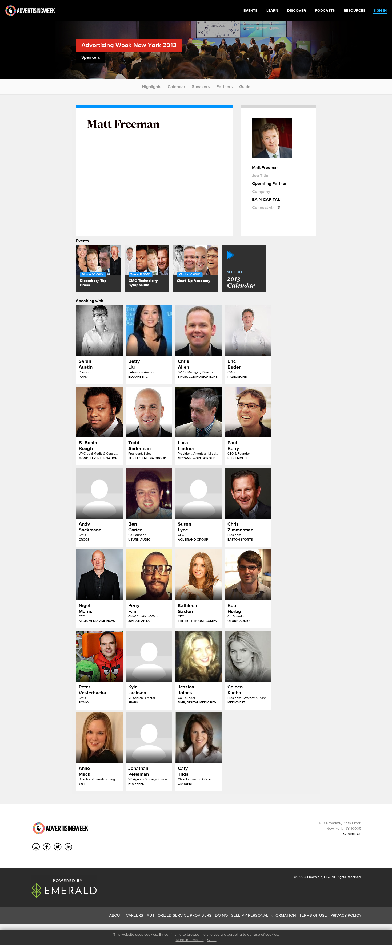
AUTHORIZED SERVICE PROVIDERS (179, 915)
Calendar (176, 86)
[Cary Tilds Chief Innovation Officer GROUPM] (198, 737)
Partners (224, 86)
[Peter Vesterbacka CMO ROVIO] (99, 656)
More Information (190, 940)
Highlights (151, 86)
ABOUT (115, 915)
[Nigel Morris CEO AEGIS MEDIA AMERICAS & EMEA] (99, 574)
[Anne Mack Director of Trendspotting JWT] (99, 737)
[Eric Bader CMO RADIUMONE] (248, 330)
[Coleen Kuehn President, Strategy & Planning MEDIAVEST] (248, 656)
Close (212, 940)
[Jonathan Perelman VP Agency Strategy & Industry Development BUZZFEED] (149, 737)
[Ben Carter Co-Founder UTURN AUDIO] (149, 493)
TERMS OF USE (313, 915)
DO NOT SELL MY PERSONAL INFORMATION (255, 915)
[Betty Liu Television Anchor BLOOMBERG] (149, 330)
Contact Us (352, 834)
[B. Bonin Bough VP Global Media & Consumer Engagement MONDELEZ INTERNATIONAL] (99, 412)
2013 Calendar (241, 279)
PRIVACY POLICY (345, 915)
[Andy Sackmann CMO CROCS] (99, 493)
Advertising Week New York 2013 (129, 45)
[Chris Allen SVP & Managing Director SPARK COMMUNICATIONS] (198, 330)
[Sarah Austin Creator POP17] (99, 330)
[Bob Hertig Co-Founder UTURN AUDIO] (248, 574)
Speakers (201, 86)
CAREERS (134, 915)
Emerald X (314, 877)
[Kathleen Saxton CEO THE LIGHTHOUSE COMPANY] (198, 574)
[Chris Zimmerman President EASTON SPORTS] (248, 493)
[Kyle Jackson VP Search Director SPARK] (149, 656)
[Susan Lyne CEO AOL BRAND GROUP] (198, 493)
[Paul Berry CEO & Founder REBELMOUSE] (248, 412)
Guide (244, 86)
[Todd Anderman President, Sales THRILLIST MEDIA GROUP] (149, 412)
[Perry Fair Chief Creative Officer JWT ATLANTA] (149, 574)
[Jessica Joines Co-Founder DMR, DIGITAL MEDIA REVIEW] (198, 656)
